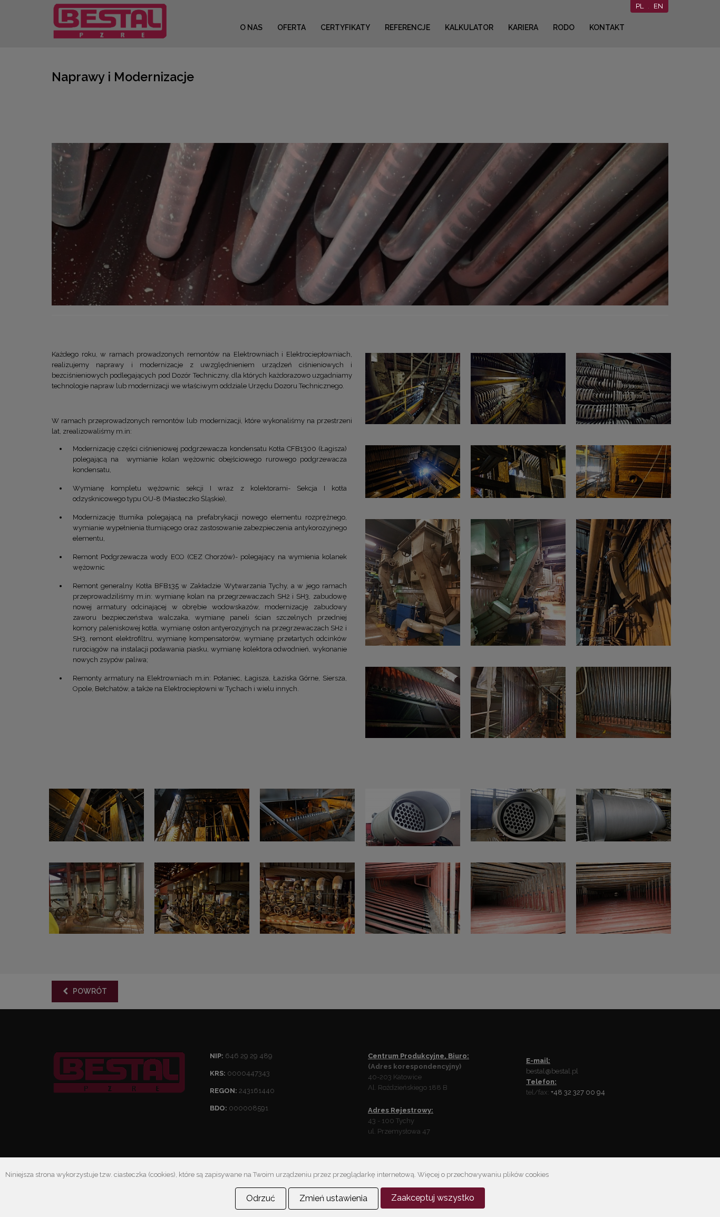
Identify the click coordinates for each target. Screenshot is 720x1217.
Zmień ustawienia (333, 1198)
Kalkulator (469, 27)
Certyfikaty (345, 27)
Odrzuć (260, 1198)
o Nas (251, 27)
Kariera (523, 27)
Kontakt (607, 27)
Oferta (291, 27)
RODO (564, 27)
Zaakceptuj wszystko (432, 1198)
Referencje (407, 27)
